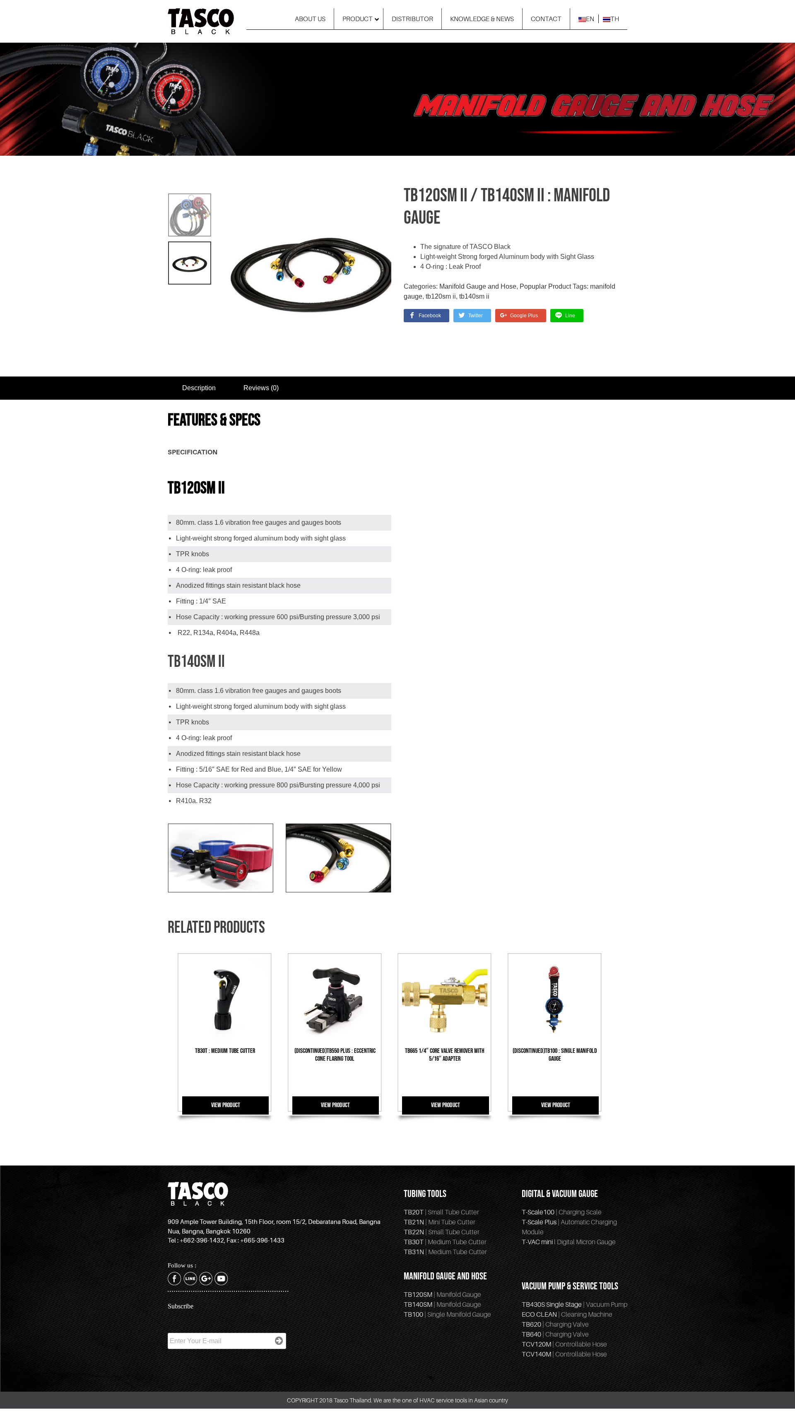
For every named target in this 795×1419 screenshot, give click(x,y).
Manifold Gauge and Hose (477, 286)
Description (199, 387)
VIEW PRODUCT (225, 1105)
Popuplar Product (545, 286)
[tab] (199, 388)
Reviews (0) (261, 387)
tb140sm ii (474, 296)
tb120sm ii (441, 296)
